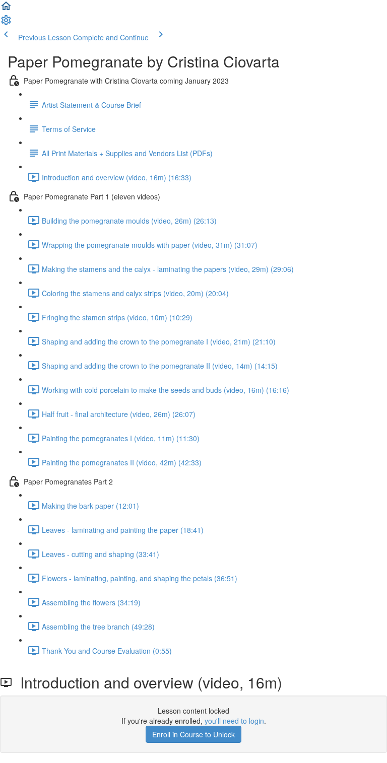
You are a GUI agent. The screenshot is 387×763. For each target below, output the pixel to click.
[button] (6, 9)
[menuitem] (6, 23)
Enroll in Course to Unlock (193, 734)
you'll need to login (234, 721)
